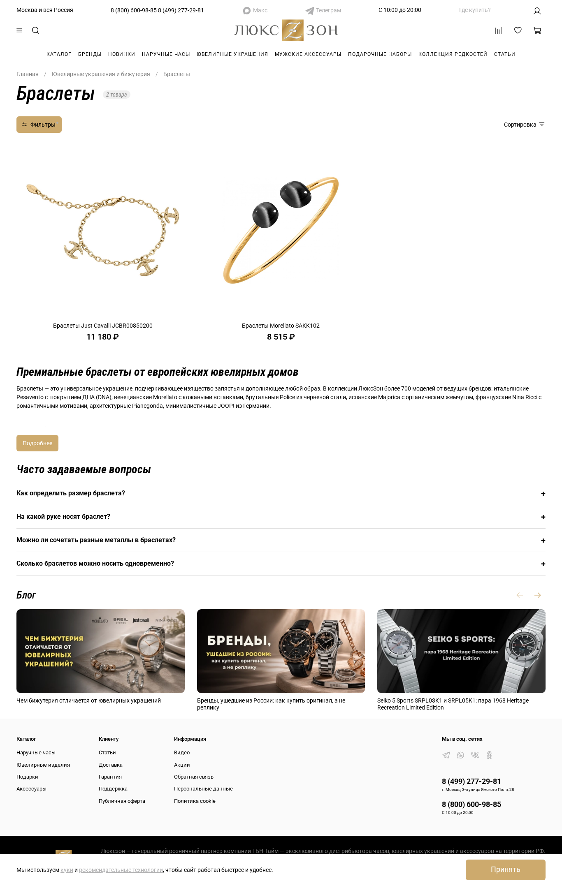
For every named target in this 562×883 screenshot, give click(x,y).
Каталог (59, 54)
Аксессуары (31, 789)
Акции (182, 765)
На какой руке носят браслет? (281, 517)
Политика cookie (195, 801)
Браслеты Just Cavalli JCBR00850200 (103, 325)
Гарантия (110, 777)
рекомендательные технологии (121, 870)
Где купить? (475, 10)
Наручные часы (166, 54)
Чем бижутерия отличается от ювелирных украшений (88, 700)
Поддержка (113, 789)
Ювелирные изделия (43, 765)
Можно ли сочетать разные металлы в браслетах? (281, 540)
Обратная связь (194, 777)
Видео (182, 752)
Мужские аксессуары (308, 54)
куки (66, 870)
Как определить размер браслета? (281, 493)
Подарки (27, 777)
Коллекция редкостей (453, 54)
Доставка (111, 765)
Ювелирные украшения (232, 54)
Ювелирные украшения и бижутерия (101, 74)
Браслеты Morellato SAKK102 (281, 325)
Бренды (90, 54)
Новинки (121, 54)
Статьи (505, 54)
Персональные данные (203, 789)
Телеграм (328, 10)
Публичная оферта (122, 801)
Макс (260, 10)
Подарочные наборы (380, 54)
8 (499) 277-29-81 (181, 10)
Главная (27, 74)
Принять (505, 869)
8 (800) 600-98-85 (134, 10)
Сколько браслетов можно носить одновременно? (281, 564)
